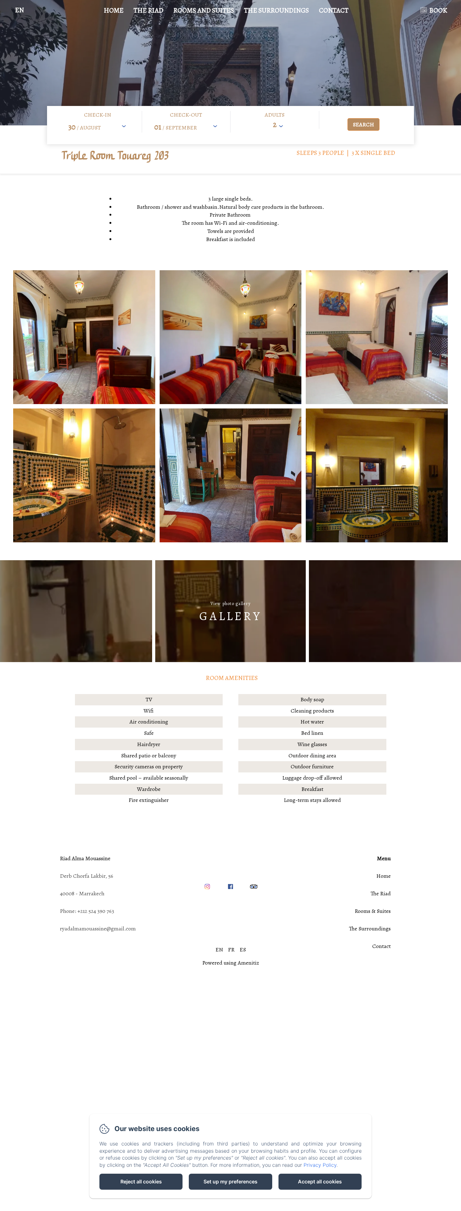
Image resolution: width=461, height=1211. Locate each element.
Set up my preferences (230, 1181)
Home (114, 10)
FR (231, 949)
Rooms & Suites (373, 911)
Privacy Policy (320, 1165)
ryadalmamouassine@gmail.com (98, 928)
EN (219, 949)
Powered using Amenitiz (230, 962)
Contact (333, 10)
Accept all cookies (320, 1181)
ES (243, 949)
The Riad (148, 10)
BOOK (438, 10)
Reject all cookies (141, 1181)
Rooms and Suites (203, 10)
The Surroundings (276, 10)
